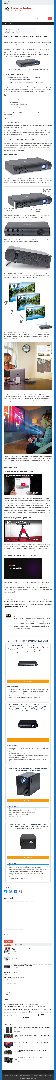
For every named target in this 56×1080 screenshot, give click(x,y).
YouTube (7, 997)
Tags (20, 944)
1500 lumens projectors (12, 1007)
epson (37, 1012)
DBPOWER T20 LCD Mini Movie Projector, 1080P (23, 956)
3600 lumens (39, 1009)
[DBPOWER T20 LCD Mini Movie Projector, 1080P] (7, 956)
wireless (26, 1017)
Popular (7, 944)
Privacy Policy (8, 987)
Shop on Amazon (28, 681)
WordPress (44, 1071)
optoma (26, 1015)
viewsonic (20, 1018)
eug (43, 1012)
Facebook (7, 999)
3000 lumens (7, 1009)
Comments (14, 944)
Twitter (6, 994)
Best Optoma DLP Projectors (11, 972)
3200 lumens (16, 1009)
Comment (7, 903)
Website (6, 934)
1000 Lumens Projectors (17, 1004)
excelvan (47, 1012)
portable (42, 1014)
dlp (29, 1012)
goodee (8, 1015)
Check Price (7, 136)
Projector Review (21, 8)
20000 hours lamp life (47, 1009)
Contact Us (7, 992)
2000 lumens (33, 1006)
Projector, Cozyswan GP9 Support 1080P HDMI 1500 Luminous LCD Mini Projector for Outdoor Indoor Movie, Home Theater (31, 964)
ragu (47, 1015)
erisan (41, 1012)
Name (6, 922)
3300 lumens (25, 1009)
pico (36, 1015)
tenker (15, 1018)
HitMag (50, 1071)
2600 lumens (41, 1007)
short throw (10, 1018)
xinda (32, 1018)
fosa (50, 1012)
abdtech (16, 1012)
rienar (49, 1015)
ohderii (22, 1015)
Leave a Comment (15, 38)
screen (5, 1018)
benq (20, 1012)
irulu (14, 1015)
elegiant (32, 1012)
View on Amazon (28, 71)
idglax (12, 1015)
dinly (27, 1012)
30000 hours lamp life (9, 1012)
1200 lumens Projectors (32, 1004)
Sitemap (7, 990)
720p (5, 1004)
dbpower (23, 1012)
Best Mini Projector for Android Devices (14, 977)
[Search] (50, 18)
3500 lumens (33, 1009)
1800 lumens (26, 1007)
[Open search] (51, 23)
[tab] (7, 944)
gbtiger (5, 1015)
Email (6, 928)
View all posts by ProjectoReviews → (22, 631)
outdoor (31, 1015)
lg (16, 1015)
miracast (19, 1015)
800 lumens (9, 1004)
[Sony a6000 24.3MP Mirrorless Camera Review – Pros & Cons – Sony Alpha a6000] (8, 1058)
